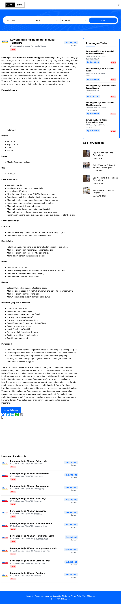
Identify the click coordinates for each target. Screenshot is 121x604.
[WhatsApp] (17, 414)
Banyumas (38, 513)
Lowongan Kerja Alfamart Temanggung (29, 486)
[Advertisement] (39, 111)
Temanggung (39, 489)
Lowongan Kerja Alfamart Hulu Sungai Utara (32, 536)
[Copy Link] (21, 414)
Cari (103, 20)
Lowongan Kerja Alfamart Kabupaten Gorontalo (33, 548)
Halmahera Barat (40, 526)
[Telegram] (12, 414)
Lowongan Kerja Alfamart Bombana (27, 573)
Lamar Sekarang (11, 410)
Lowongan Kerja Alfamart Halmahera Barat (31, 523)
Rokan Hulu (38, 464)
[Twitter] (8, 414)
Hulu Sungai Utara (41, 538)
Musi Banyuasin (91, 110)
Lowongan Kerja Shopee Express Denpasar (97, 121)
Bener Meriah (39, 476)
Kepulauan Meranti (92, 58)
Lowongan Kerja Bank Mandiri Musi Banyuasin (100, 103)
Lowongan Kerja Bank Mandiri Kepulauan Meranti (100, 52)
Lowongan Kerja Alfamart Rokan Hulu (28, 461)
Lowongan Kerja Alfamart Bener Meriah (29, 473)
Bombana (37, 576)
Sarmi (88, 76)
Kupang (88, 93)
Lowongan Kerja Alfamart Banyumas (28, 511)
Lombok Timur (39, 563)
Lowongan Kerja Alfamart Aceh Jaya (28, 498)
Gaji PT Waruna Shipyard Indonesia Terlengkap (104, 166)
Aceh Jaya (38, 501)
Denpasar (89, 127)
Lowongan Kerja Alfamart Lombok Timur (30, 561)
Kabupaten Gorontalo (42, 551)
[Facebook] (3, 414)
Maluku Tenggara (41, 46)
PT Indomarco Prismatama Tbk (22, 46)
